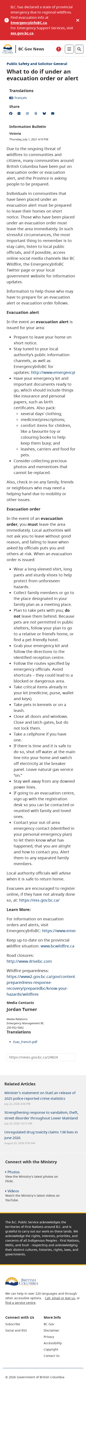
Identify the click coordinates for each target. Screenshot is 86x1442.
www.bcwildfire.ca (57, 946)
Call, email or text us (60, 1298)
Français (21, 98)
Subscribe (12, 1324)
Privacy (49, 1337)
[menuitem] (24, 1324)
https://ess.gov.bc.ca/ (39, 900)
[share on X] (20, 114)
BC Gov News (31, 49)
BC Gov (49, 1324)
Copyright (51, 1349)
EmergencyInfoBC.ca (29, 22)
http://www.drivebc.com (29, 961)
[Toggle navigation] (69, 49)
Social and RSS (16, 1330)
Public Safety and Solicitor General (37, 63)
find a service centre (20, 1303)
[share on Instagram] (28, 114)
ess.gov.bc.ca (22, 33)
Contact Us (52, 1356)
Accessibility (53, 1343)
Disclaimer (51, 1330)
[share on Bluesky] (45, 114)
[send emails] (53, 114)
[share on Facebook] (11, 114)
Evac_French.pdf (25, 1042)
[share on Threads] (36, 114)
